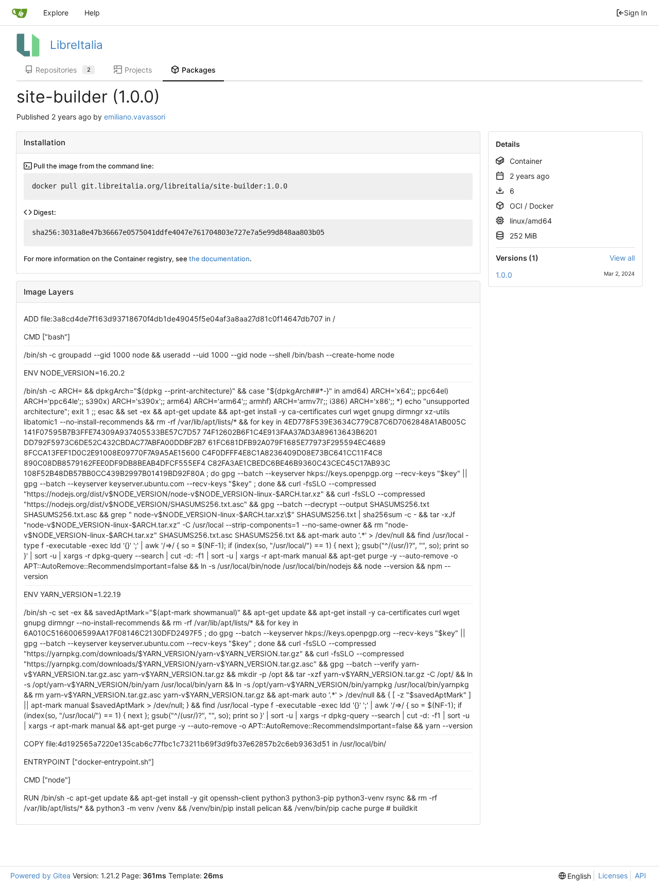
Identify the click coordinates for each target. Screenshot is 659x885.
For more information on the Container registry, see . (138, 258)
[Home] (19, 13)
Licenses (613, 875)
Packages (199, 69)
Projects (138, 69)
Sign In (635, 12)
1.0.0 (504, 274)
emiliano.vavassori (134, 116)
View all (622, 257)
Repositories (63, 69)
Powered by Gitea (40, 875)
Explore (55, 12)
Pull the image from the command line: (93, 166)
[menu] (575, 876)
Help (92, 12)
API (640, 875)
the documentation (219, 258)
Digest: (44, 212)
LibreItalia (76, 45)
